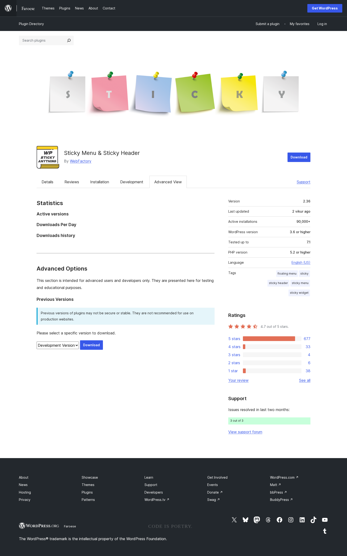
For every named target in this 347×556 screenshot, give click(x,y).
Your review (238, 380)
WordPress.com (284, 477)
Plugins (87, 492)
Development (131, 181)
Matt (275, 485)
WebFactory (80, 161)
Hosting (25, 492)
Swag (213, 500)
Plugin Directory (31, 24)
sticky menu (300, 283)
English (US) (301, 262)
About (23, 477)
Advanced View (168, 181)
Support (303, 181)
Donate (215, 492)
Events (212, 485)
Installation (99, 181)
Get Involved (217, 477)
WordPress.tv (156, 500)
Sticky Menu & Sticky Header (102, 152)
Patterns (88, 500)
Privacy (24, 500)
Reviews (71, 181)
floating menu (287, 273)
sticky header (278, 283)
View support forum (245, 431)
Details (47, 181)
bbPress (278, 492)
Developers (153, 492)
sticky (304, 273)
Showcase (90, 477)
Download (299, 157)
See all (304, 380)
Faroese (70, 526)
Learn (148, 477)
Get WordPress (325, 8)
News (23, 485)
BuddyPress (281, 500)
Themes (88, 485)
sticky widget (299, 292)
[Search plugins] (69, 40)
